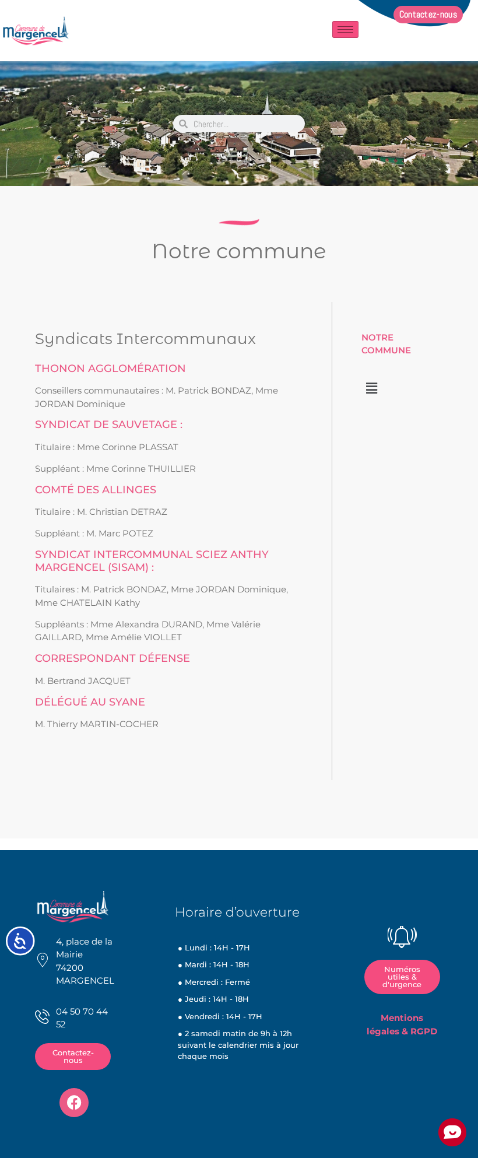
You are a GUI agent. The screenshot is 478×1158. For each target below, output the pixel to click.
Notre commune (239, 251)
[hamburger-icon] (345, 29)
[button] (371, 388)
